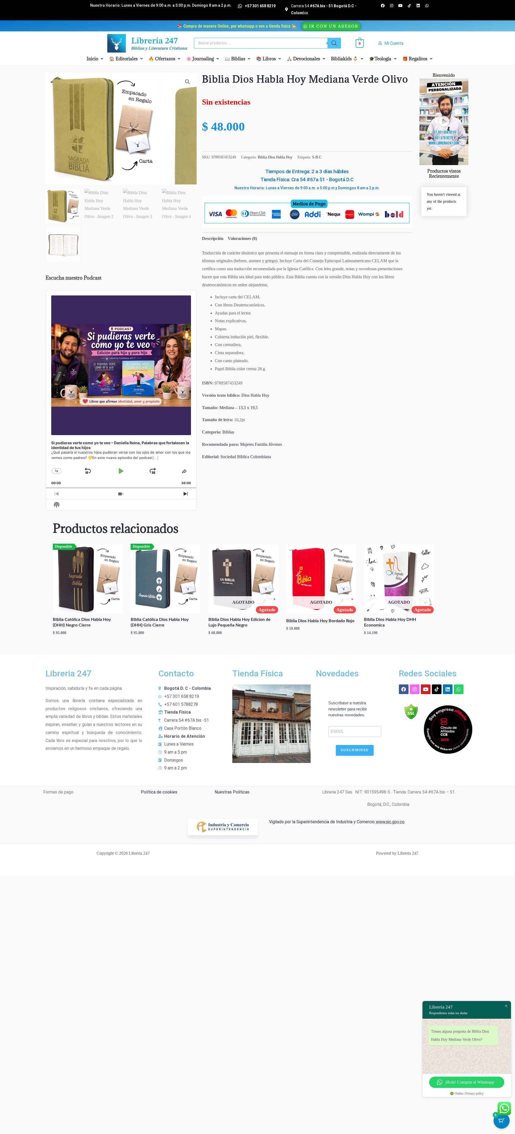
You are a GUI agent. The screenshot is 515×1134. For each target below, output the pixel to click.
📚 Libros (266, 59)
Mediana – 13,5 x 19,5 (238, 407)
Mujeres (247, 444)
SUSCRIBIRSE (355, 750)
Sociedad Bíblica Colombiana (245, 456)
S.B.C (316, 157)
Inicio (92, 59)
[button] (95, 58)
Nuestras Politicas (232, 792)
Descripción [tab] (212, 238)
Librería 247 (154, 41)
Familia (261, 444)
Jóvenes (275, 444)
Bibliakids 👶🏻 (344, 59)
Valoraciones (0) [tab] (242, 238)
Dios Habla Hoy (255, 395)
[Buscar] (334, 43)
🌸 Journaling (200, 59)
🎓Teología (380, 59)
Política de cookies (159, 792)
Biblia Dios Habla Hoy (275, 157)
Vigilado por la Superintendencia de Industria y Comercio (322, 821)
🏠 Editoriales (123, 59)
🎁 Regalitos (414, 59)
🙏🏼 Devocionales (303, 59)
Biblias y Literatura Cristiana (159, 48)
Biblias (228, 432)
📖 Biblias (235, 59)
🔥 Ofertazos (162, 59)
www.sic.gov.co (389, 821)
